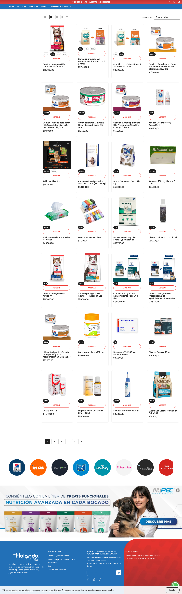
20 (75, 441)
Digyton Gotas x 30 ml (159, 352)
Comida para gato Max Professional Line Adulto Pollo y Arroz (92, 61)
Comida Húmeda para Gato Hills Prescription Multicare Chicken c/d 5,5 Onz (162, 66)
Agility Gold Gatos (51, 181)
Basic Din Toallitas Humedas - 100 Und (56, 238)
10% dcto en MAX (79, 2)
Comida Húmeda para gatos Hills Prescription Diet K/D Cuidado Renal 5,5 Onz (56, 125)
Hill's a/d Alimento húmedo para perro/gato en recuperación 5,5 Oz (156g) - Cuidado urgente (57, 356)
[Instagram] (174, 2)
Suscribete (118, 572)
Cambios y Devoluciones (58, 555)
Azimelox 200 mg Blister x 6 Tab (162, 182)
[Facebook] (169, 2)
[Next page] (81, 441)
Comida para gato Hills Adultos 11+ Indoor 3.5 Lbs (90, 294)
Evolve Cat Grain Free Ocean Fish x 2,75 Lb (163, 412)
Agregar (56, 58)
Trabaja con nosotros (57, 570)
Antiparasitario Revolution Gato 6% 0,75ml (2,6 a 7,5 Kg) (92, 182)
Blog (49, 566)
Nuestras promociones (99, 2)
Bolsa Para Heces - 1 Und (90, 237)
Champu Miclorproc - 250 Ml (163, 237)
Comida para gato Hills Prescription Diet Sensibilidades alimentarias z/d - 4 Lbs (162, 297)
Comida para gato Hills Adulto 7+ (54, 294)
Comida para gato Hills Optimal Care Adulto (54, 65)
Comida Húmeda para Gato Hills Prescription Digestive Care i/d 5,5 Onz (126, 125)
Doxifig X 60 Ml (50, 410)
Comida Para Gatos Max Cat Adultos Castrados (127, 65)
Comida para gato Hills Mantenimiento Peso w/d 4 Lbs (126, 296)
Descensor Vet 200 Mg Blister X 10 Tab (124, 353)
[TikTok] (179, 2)
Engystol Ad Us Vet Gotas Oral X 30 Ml (90, 411)
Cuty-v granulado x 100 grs (91, 352)
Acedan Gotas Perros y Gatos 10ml (160, 124)
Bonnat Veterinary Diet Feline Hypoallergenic (124, 238)
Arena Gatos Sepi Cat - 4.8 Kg (126, 182)
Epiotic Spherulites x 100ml (126, 410)
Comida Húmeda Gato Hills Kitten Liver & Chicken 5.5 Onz (91, 125)
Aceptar (172, 590)
